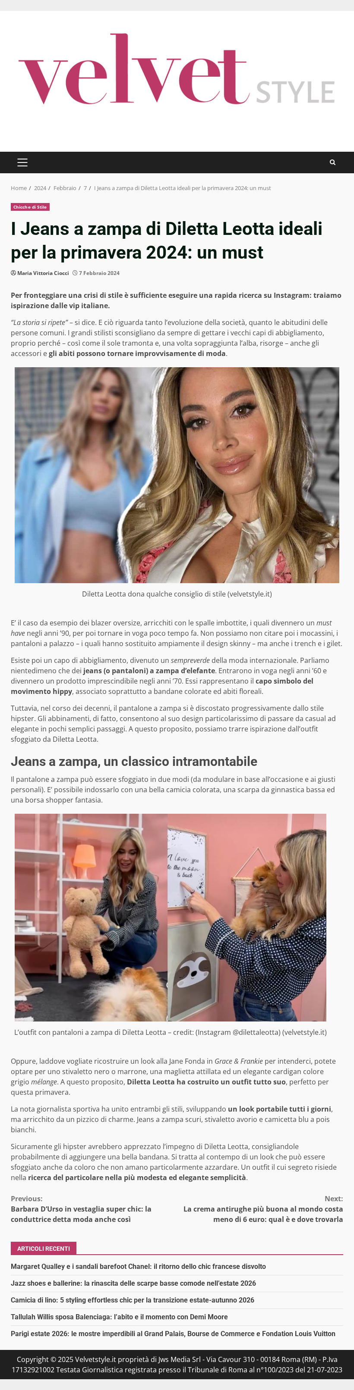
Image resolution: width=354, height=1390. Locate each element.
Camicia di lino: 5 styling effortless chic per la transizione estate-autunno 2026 (132, 1300)
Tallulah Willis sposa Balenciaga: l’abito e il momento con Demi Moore (119, 1317)
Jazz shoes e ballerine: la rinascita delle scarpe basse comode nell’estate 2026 (133, 1283)
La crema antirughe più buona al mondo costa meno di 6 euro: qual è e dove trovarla (263, 1209)
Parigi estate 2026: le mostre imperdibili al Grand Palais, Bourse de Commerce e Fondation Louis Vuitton (173, 1334)
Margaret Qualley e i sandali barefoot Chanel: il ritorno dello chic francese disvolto (138, 1266)
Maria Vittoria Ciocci (43, 273)
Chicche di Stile (30, 207)
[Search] (332, 162)
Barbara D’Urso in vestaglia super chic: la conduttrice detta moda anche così (81, 1209)
